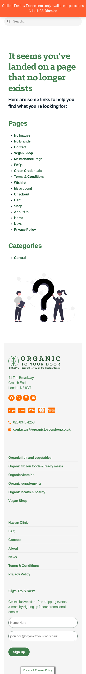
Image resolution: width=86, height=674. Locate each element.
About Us (21, 212)
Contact (20, 147)
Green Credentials (28, 171)
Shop (18, 206)
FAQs (18, 165)
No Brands (22, 141)
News (18, 224)
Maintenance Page (28, 159)
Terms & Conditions (29, 176)
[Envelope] (33, 398)
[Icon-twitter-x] (19, 398)
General (20, 258)
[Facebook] (11, 398)
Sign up (19, 652)
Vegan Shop (23, 153)
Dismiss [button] (51, 11)
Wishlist (20, 182)
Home (18, 218)
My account (23, 188)
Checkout (21, 194)
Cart (17, 200)
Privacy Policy (25, 229)
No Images (22, 135)
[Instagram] (26, 398)
